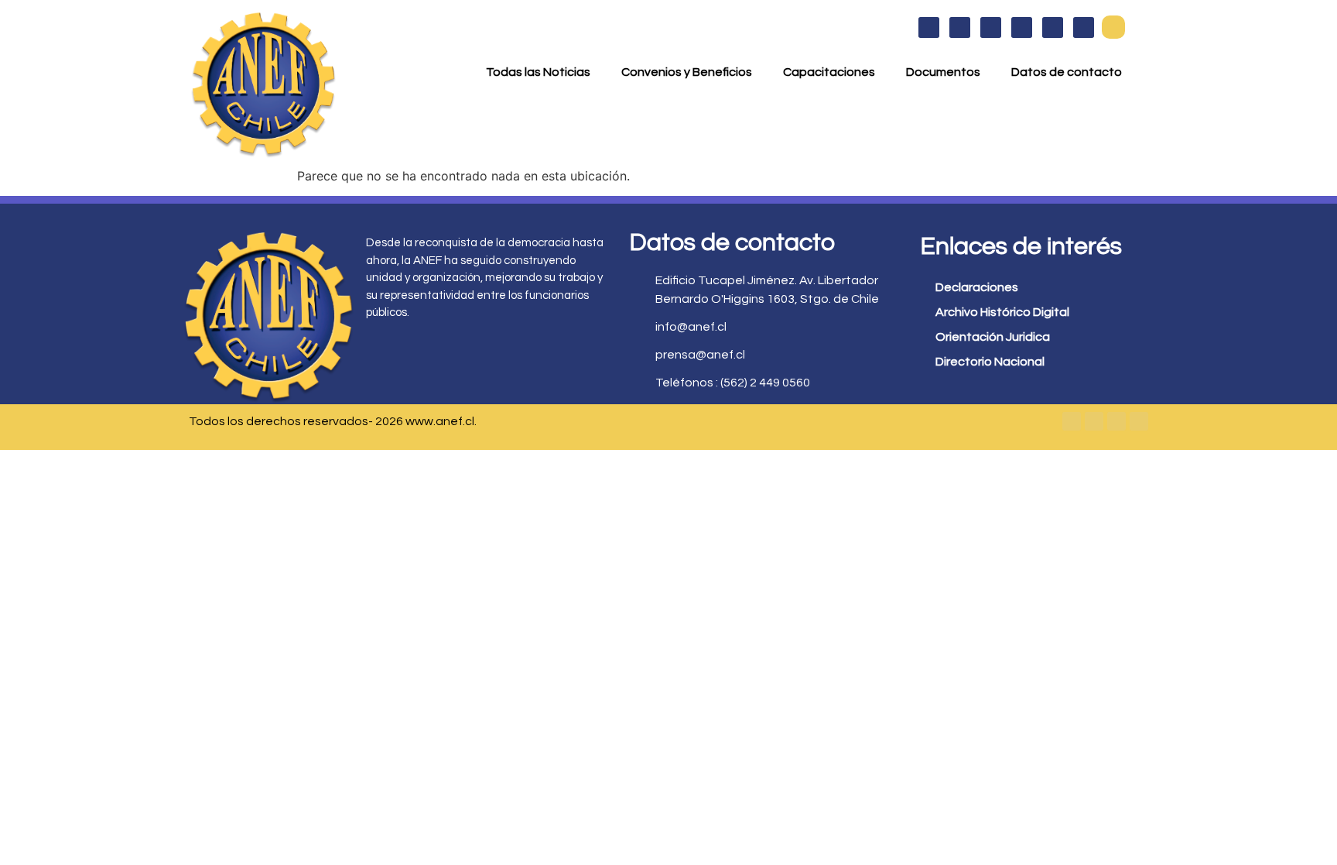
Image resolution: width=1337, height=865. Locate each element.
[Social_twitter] (959, 27)
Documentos (943, 72)
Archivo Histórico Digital (1002, 312)
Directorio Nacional (990, 361)
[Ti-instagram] (990, 27)
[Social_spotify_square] (1083, 27)
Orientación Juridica (992, 337)
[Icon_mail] (1052, 27)
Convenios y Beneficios (686, 72)
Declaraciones (976, 287)
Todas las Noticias (538, 72)
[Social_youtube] (1021, 27)
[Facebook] (1071, 421)
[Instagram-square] (1116, 421)
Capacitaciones (829, 72)
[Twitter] (1094, 421)
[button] (1113, 27)
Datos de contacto (1066, 72)
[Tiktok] (1139, 421)
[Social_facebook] (928, 27)
